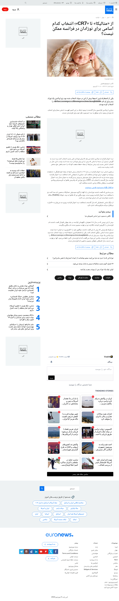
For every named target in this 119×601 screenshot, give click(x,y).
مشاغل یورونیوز (73, 566)
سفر (116, 566)
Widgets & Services (91, 569)
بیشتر (76, 543)
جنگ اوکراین (74, 508)
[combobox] (37, 3)
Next (116, 560)
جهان (103, 18)
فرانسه (97, 18)
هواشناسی (95, 553)
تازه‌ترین (95, 556)
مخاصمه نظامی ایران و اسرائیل (73, 503)
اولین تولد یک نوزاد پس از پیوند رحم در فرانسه (96, 270)
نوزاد (69, 277)
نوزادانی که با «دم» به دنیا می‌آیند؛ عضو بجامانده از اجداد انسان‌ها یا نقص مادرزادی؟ (83, 258)
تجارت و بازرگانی (112, 553)
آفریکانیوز (95, 572)
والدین (59, 277)
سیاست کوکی (74, 556)
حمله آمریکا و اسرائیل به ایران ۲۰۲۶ (46, 503)
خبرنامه (52, 558)
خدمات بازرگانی (73, 550)
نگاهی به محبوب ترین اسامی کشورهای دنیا (98, 216)
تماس (76, 563)
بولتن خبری (94, 550)
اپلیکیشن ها (94, 563)
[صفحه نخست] (112, 18)
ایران (36, 514)
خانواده (108, 277)
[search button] (25, 3)
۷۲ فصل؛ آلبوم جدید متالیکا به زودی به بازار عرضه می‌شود (93, 264)
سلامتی (45, 519)
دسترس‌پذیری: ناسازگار (71, 569)
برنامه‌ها (115, 576)
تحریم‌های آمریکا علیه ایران (75, 514)
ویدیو (116, 572)
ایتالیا (74, 519)
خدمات (95, 543)
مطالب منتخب (33, 117)
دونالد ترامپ (60, 508)
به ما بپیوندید (94, 560)
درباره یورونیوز (73, 547)
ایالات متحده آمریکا (60, 519)
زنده (5, 9)
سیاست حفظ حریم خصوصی (69, 560)
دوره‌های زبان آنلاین (92, 576)
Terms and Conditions (70, 553)
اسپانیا (47, 514)
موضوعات (114, 543)
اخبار (108, 18)
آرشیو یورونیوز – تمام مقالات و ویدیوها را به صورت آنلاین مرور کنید (111, 585)
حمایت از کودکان (83, 277)
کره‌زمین (115, 556)
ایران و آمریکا (45, 508)
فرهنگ (116, 569)
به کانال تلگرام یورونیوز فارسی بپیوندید (99, 187)
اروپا (116, 547)
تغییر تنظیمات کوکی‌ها (71, 572)
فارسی (113, 3)
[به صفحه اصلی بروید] (109, 10)
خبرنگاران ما (114, 579)
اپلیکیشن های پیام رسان (91, 566)
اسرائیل (58, 514)
